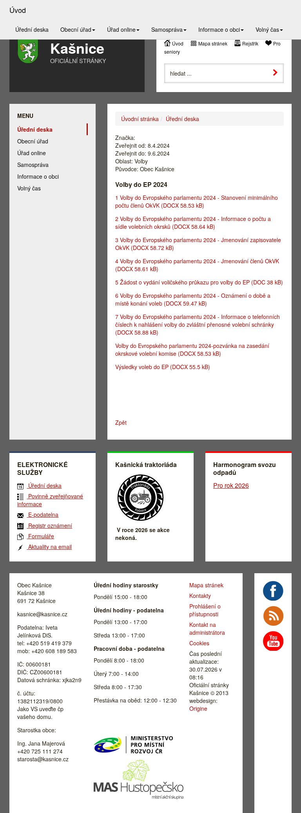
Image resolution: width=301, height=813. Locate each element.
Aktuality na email (49, 546)
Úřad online (31, 153)
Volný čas (29, 188)
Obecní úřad (32, 141)
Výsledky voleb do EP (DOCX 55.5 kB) (162, 367)
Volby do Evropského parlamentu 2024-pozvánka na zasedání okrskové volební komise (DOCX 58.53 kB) (192, 349)
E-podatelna (42, 514)
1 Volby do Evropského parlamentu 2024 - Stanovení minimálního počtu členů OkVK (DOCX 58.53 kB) (196, 201)
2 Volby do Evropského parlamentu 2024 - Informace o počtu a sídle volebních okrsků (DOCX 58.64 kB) (193, 222)
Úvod (177, 43)
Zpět (121, 422)
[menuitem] (31, 29)
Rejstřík (250, 43)
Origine (198, 708)
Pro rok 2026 (231, 485)
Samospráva (33, 164)
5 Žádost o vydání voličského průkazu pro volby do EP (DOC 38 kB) (199, 282)
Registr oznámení (49, 525)
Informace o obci (38, 176)
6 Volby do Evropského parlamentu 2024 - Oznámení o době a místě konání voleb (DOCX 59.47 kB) (192, 299)
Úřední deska (182, 119)
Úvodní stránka (140, 119)
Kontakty (200, 595)
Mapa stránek (212, 43)
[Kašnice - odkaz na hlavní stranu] (27, 51)
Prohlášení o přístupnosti (205, 610)
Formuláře (40, 536)
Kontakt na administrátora (207, 628)
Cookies (199, 643)
